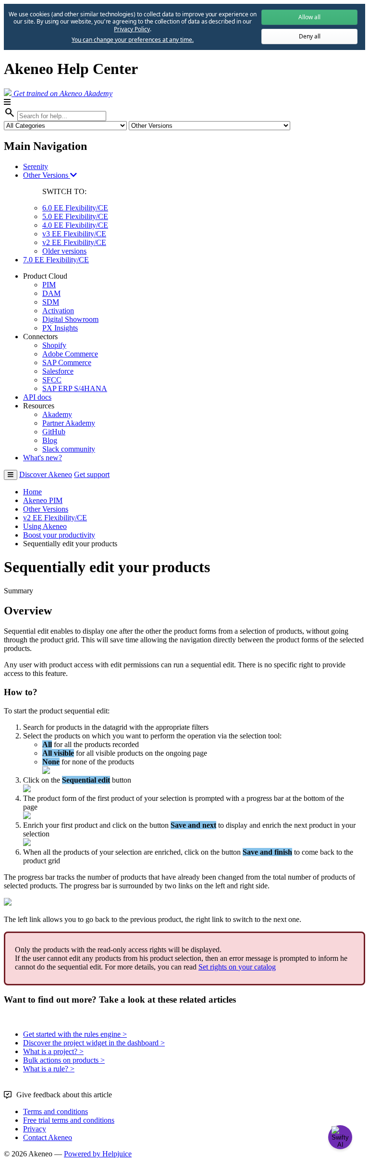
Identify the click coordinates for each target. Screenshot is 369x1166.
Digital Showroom (70, 319)
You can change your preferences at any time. (133, 40)
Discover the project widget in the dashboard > (94, 1043)
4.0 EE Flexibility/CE (75, 225)
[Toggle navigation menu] (10, 475)
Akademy (57, 414)
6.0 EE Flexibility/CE (75, 208)
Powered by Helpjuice (98, 1154)
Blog (49, 440)
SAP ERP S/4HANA (74, 388)
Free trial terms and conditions (68, 1120)
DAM (51, 293)
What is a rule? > (48, 1069)
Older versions (64, 251)
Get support (92, 474)
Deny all (309, 36)
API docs (37, 397)
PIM (49, 285)
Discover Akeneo (45, 474)
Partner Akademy (68, 423)
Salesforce (58, 371)
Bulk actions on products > (64, 1060)
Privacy (34, 1129)
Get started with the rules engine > (75, 1034)
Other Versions (46, 175)
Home (32, 492)
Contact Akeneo (47, 1137)
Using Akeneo (45, 526)
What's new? (42, 458)
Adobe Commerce (70, 354)
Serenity (35, 166)
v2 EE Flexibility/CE (74, 242)
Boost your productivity (59, 535)
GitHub (53, 432)
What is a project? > (53, 1051)
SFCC (52, 380)
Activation (58, 311)
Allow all (309, 17)
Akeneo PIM (42, 500)
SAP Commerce (66, 362)
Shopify (54, 345)
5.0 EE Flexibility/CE (75, 216)
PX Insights (60, 328)
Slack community (68, 449)
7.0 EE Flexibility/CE (56, 260)
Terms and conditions (55, 1111)
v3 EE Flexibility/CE (74, 234)
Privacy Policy (131, 29)
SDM (50, 302)
